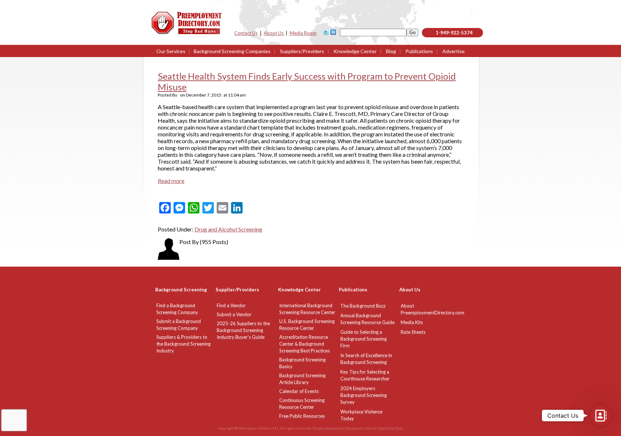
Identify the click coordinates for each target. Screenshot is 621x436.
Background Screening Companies (232, 51)
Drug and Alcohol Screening (228, 229)
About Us (274, 33)
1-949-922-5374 (454, 33)
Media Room (303, 33)
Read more (171, 180)
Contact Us (246, 33)
